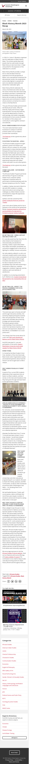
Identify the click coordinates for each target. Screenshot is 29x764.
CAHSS (4, 651)
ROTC (4, 698)
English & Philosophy (8, 667)
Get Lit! (4, 680)
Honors (4, 689)
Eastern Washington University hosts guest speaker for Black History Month (12, 346)
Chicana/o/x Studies (8, 657)
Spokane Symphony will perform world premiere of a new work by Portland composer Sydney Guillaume (14, 211)
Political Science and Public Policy (11, 695)
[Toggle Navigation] (26, 6)
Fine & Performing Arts (9, 674)
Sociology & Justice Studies (10, 702)
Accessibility (18, 760)
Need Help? (14, 752)
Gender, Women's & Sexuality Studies (13, 677)
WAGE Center (6, 708)
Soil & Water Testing (8, 733)
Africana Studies (14, 574)
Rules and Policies (14, 762)
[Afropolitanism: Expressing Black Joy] (14, 597)
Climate (4, 727)
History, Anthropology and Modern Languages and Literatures (12, 684)
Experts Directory (21, 15)
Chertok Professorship (9, 654)
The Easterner (6, 136)
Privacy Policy (9, 760)
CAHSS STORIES (14, 11)
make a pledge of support (12, 557)
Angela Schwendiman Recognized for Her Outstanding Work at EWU (14, 278)
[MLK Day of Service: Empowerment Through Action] (14, 616)
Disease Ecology (7, 730)
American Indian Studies (9, 648)
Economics (5, 664)
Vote (3, 705)
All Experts (14, 737)
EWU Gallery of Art (7, 670)
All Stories (7, 15)
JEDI (3, 692)
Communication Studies (9, 661)
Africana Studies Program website (12, 553)
